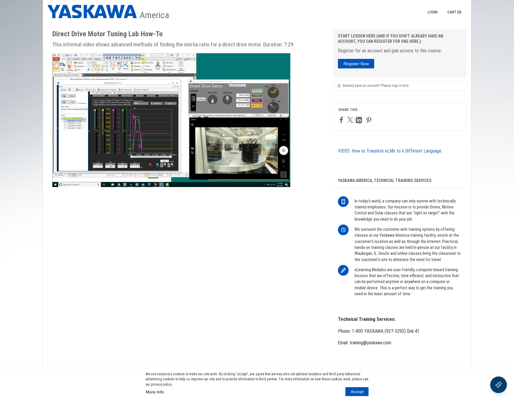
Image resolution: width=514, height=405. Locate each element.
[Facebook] (342, 120)
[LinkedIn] (359, 120)
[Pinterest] (369, 120)
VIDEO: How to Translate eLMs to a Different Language (389, 151)
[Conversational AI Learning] (498, 384)
